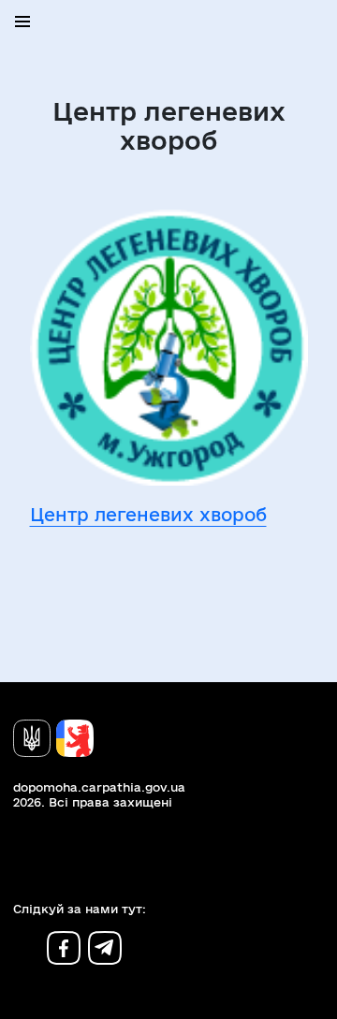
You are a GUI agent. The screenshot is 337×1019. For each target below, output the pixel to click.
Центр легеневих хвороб (148, 514)
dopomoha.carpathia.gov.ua (99, 786)
